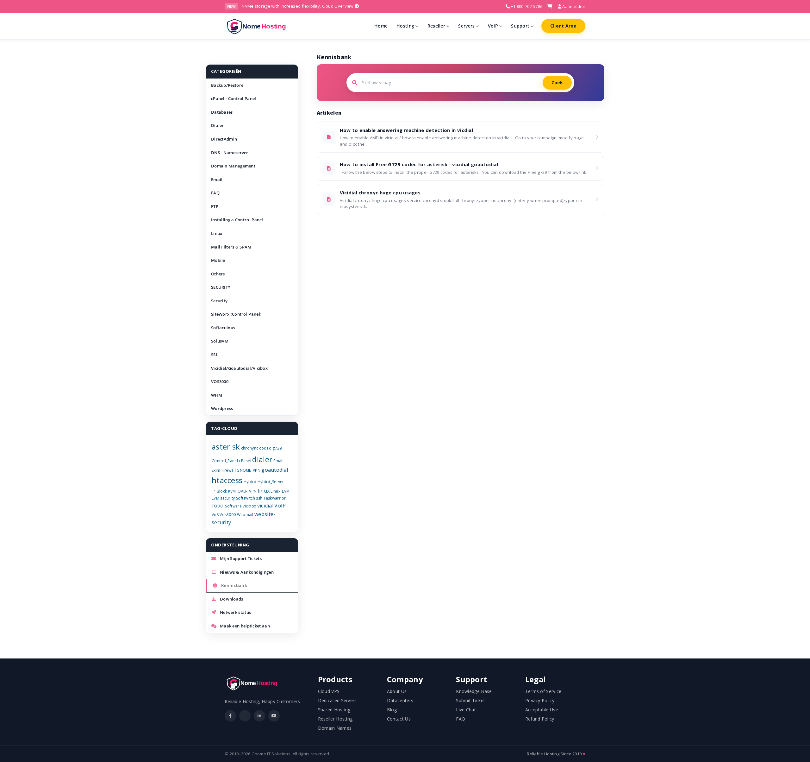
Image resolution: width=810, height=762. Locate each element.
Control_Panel (225, 460)
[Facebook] (230, 715)
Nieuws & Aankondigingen (247, 572)
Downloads (231, 599)
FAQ (460, 719)
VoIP (493, 26)
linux (264, 490)
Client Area (563, 26)
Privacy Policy (539, 700)
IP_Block (219, 491)
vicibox (249, 506)
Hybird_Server (271, 481)
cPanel (245, 460)
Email (278, 460)
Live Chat (466, 710)
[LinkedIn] (259, 715)
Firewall (228, 470)
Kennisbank (234, 585)
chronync (249, 448)
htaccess (227, 480)
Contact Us (399, 719)
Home (381, 26)
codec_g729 (270, 448)
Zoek (557, 82)
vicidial (265, 505)
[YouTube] (274, 715)
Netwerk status (235, 612)
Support (520, 26)
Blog (392, 710)
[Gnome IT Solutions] (258, 26)
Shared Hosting (334, 710)
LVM (215, 498)
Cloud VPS (329, 691)
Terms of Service (543, 691)
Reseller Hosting (335, 719)
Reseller (436, 26)
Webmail (245, 514)
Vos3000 (228, 514)
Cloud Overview (338, 6)
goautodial (274, 469)
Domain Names (335, 728)
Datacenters (400, 700)
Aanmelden (573, 6)
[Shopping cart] (549, 6)
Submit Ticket (470, 700)
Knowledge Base (474, 691)
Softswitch (245, 498)
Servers (466, 26)
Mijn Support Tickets (241, 558)
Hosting (405, 26)
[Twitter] (245, 715)
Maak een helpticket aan (245, 626)
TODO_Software (227, 506)
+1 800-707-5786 (526, 6)
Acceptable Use (541, 710)
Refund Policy (539, 719)
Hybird (250, 481)
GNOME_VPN (248, 470)
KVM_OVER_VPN (242, 491)
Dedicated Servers (337, 700)
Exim (216, 470)
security (227, 498)
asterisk (226, 446)
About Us (397, 691)
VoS (215, 514)
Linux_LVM (280, 491)
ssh (259, 498)
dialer (262, 459)
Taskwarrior (274, 498)
